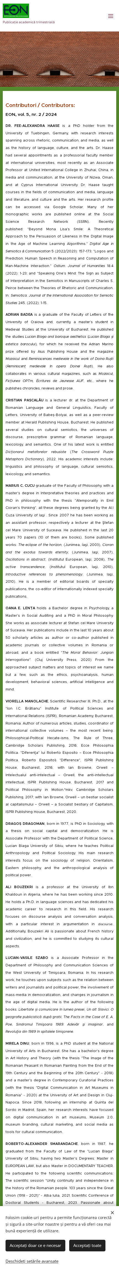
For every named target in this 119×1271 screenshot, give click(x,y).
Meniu (110, 15)
